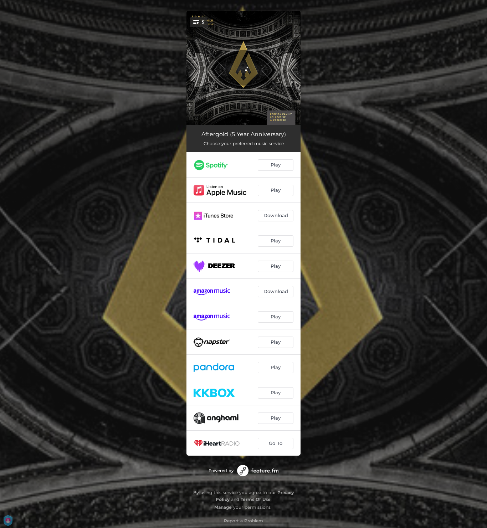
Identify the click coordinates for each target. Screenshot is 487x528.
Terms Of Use (256, 499)
